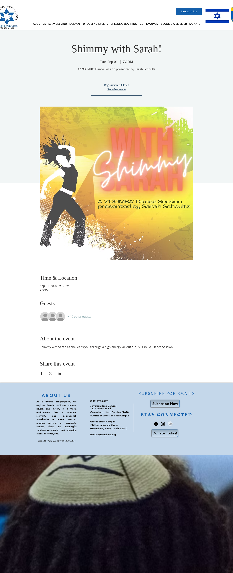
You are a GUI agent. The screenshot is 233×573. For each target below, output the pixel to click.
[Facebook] (156, 423)
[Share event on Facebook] (41, 373)
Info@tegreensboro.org (103, 434)
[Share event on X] (50, 373)
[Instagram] (162, 423)
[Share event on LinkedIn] (59, 373)
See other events (116, 89)
